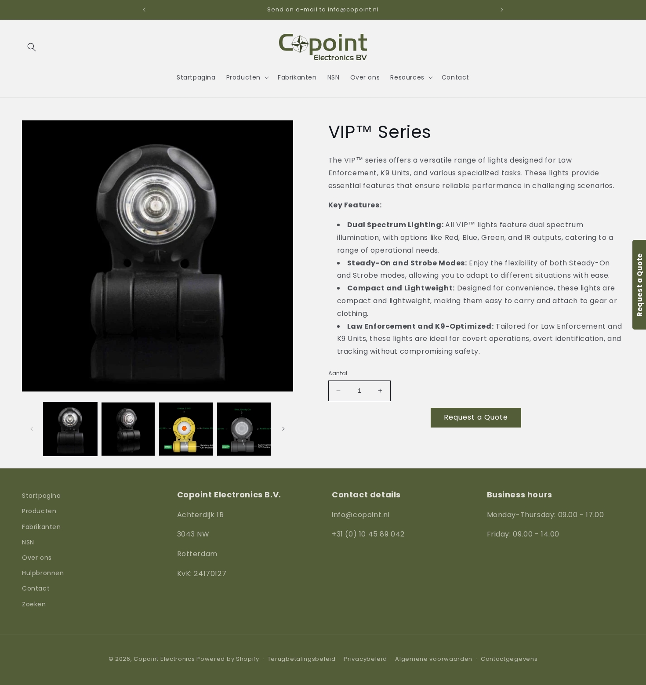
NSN (28, 542)
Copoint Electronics (164, 659)
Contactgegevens (509, 659)
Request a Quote (476, 417)
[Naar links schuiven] (31, 429)
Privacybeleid (365, 659)
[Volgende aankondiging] (502, 9)
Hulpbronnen (43, 573)
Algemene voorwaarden (433, 659)
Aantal (338, 373)
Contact (36, 588)
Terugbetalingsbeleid (302, 659)
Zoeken (34, 604)
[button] (31, 47)
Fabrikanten (41, 526)
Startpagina (41, 495)
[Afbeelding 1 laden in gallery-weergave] (70, 429)
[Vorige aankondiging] (144, 9)
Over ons (37, 557)
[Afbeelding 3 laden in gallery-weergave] (186, 429)
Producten (39, 511)
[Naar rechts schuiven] (283, 429)
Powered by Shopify (227, 659)
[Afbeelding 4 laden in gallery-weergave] (244, 429)
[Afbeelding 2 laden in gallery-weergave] (128, 429)
